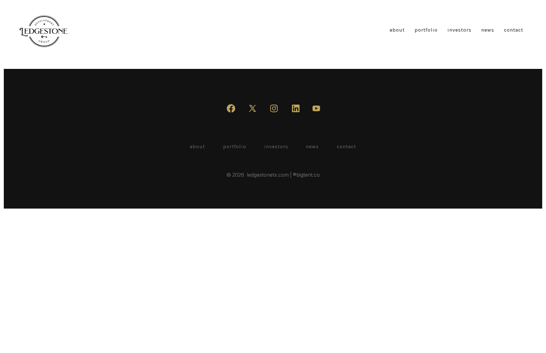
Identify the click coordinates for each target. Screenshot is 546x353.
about (397, 30)
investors (459, 30)
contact (513, 30)
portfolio (426, 30)
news (487, 30)
